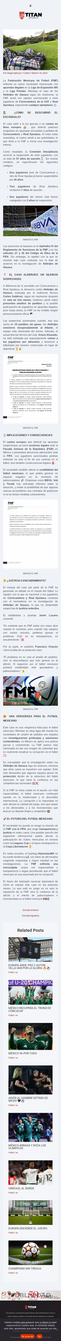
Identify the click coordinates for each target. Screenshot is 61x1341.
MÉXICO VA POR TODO (22, 1053)
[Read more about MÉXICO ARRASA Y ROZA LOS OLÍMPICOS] (30, 1127)
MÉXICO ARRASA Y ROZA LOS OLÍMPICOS (27, 1147)
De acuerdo (27, 1336)
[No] (57, 1329)
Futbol (26, 73)
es (17, 972)
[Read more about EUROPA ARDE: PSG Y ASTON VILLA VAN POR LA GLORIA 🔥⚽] (30, 949)
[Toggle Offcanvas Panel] (30, 6)
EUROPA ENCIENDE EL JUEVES (27, 1228)
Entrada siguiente (30, 916)
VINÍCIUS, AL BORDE (21, 1188)
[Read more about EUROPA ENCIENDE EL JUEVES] (30, 1212)
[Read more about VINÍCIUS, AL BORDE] (30, 1172)
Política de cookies (30, 1331)
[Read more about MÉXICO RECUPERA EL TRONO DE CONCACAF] (30, 992)
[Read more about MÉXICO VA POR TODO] (30, 1036)
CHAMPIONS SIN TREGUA (24, 1268)
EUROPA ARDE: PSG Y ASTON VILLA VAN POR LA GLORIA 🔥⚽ (29, 967)
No (39, 1336)
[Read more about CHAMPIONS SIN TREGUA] (30, 1253)
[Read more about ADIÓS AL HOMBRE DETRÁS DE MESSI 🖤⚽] (30, 1080)
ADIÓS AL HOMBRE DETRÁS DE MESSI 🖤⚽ (28, 1099)
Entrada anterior (30, 910)
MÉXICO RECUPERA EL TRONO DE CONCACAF (29, 1009)
